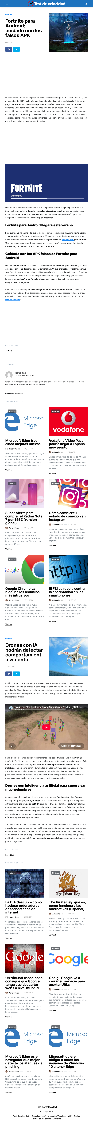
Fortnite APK (68, 239)
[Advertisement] (46, 75)
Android (8, 351)
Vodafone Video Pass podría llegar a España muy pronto (67, 444)
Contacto (57, 1119)
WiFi (70, 1116)
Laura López (14, 917)
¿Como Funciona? (38, 1116)
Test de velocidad (21, 1116)
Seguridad (9, 855)
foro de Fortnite (12, 299)
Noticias (8, 14)
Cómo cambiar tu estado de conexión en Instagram (67, 516)
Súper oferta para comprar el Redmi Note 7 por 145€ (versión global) (24, 518)
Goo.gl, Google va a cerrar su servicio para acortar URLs (67, 981)
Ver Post (8, 470)
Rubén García (14, 449)
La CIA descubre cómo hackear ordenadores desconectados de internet (23, 907)
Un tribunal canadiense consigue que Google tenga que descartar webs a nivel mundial (24, 983)
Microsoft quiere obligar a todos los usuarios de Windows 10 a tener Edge (66, 1061)
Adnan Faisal (57, 452)
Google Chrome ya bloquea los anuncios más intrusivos (22, 592)
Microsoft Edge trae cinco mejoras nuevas (23, 442)
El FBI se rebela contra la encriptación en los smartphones (67, 592)
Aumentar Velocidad (57, 1116)
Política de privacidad (41, 1119)
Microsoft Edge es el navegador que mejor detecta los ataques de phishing (23, 1061)
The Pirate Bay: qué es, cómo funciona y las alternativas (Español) (67, 905)
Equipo (77, 1116)
